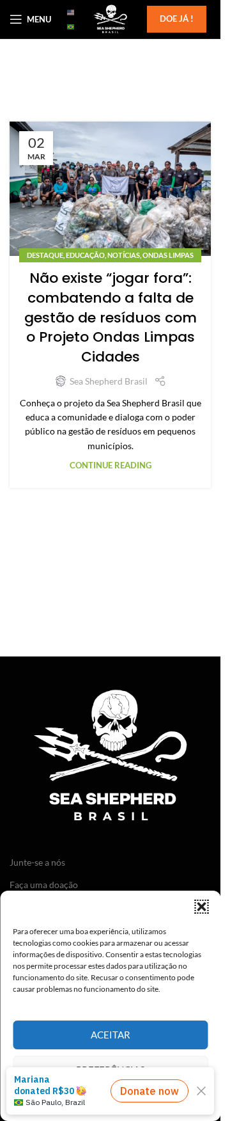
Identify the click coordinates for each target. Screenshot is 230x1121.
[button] (201, 906)
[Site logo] (110, 18)
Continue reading (110, 465)
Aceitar (110, 1034)
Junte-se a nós (37, 862)
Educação (85, 255)
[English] (71, 12)
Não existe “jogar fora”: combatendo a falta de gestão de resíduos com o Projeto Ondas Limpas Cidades (110, 317)
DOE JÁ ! (177, 18)
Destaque (45, 255)
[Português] (71, 26)
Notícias (123, 255)
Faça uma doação (44, 884)
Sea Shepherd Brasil (109, 381)
